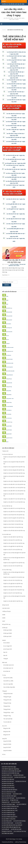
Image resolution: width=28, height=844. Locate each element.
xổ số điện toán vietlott (7, 833)
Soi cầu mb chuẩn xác (7, 454)
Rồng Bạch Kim (5, 802)
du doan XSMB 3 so (6, 775)
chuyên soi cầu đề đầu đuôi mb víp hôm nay (14, 530)
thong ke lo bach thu (7, 831)
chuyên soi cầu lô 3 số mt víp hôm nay (12, 593)
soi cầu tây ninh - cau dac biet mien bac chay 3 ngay (17, 265)
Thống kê (7, 343)
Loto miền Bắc (8, 414)
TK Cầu (4, 675)
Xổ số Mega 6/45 (9, 327)
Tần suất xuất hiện (9, 406)
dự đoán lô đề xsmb (18, 775)
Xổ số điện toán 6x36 (9, 347)
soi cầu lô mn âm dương (19, 821)
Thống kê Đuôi (8, 394)
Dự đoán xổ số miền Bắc (8, 785)
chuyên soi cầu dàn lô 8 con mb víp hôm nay (14, 511)
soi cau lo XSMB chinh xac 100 (9, 808)
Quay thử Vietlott (9, 437)
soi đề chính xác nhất (16, 829)
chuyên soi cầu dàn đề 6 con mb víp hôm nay (14, 487)
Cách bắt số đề (5, 608)
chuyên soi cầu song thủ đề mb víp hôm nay (14, 466)
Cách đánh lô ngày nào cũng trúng (10, 769)
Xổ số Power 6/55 (9, 331)
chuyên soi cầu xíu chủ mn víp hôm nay (12, 565)
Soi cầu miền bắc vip (7, 506)
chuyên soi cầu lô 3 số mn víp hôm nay (12, 549)
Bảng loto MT (6, 734)
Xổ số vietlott (8, 323)
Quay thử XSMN (9, 429)
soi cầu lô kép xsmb (6, 821)
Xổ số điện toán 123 (9, 351)
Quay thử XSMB (7, 741)
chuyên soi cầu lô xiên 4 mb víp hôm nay (13, 527)
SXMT (3, 621)
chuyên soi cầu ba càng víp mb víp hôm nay (13, 470)
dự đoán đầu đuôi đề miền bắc (9, 789)
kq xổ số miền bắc (20, 798)
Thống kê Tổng (8, 402)
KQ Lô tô (4, 726)
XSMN (7, 300)
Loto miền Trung (9, 422)
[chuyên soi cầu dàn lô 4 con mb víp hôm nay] (14, 253)
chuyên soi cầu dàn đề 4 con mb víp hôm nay (14, 484)
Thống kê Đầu (8, 390)
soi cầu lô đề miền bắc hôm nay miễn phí (12, 825)
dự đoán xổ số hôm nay (7, 783)
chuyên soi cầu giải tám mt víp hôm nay (13, 583)
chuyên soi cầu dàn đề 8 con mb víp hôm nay (14, 490)
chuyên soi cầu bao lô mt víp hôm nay (12, 586)
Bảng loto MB (6, 728)
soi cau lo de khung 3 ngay (8, 804)
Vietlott (4, 640)
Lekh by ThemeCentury (20, 842)
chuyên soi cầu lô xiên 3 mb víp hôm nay (13, 524)
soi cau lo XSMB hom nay (8, 812)
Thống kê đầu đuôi (9, 374)
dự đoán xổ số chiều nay (8, 779)
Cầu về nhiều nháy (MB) (10, 370)
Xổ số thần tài (8, 355)
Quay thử (4, 738)
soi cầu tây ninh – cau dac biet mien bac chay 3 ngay (14, 12)
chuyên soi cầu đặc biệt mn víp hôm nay (13, 537)
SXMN (3, 618)
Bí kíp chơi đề (5, 605)
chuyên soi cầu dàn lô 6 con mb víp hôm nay (14, 508)
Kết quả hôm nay (9, 308)
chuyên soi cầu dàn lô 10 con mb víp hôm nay (14, 499)
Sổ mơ (7, 441)
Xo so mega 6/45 (7, 646)
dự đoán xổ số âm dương (8, 787)
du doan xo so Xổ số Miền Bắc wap (10, 773)
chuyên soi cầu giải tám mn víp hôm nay (13, 546)
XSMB (7, 296)
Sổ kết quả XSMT (9, 319)
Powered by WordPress (7, 842)
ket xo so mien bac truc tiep (8, 791)
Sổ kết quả (4, 627)
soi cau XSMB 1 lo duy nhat (8, 818)
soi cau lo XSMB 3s (21, 804)
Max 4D (7, 339)
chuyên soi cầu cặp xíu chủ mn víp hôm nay (13, 543)
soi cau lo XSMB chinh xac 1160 (9, 810)
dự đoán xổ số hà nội (21, 781)
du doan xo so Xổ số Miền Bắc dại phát (11, 771)
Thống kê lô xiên (9, 382)
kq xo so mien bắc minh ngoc (9, 796)
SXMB (3, 614)
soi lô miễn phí (5, 829)
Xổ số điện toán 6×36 (8, 665)
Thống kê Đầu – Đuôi (10, 398)
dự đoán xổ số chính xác (8, 781)
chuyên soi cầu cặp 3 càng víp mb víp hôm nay (14, 481)
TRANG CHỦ (5, 451)
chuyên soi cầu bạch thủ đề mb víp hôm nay (14, 473)
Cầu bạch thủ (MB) (9, 359)
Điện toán (4, 662)
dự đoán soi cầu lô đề (7, 777)
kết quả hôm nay (6, 624)
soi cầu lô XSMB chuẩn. (7, 823)
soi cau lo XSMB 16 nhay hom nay (10, 806)
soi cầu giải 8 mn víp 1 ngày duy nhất (15, 163)
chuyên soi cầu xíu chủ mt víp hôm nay (12, 580)
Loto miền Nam (9, 418)
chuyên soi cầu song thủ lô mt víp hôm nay (13, 577)
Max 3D (7, 335)
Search (6, 284)
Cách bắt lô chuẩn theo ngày (9, 766)
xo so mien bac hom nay (20, 831)
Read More (5, 275)
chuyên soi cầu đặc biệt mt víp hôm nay (13, 601)
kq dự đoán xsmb (17, 794)
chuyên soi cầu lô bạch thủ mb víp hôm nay (13, 514)
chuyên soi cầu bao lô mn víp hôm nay (12, 540)
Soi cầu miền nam (6, 534)
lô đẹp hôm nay (14, 800)
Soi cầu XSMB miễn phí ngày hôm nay (11, 827)
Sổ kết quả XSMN (9, 315)
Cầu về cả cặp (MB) (8, 684)
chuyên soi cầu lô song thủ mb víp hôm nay (13, 518)
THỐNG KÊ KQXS (6, 611)
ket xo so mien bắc (6, 794)
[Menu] (1, 23)
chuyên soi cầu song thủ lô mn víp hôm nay (13, 562)
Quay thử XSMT (9, 433)
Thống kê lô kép (9, 386)
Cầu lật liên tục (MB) (9, 363)
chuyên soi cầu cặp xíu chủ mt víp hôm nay (13, 589)
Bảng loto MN (6, 731)
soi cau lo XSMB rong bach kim (9, 816)
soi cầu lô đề (18, 823)
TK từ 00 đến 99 (8, 410)
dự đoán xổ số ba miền (20, 777)
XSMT (7, 304)
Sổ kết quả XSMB (9, 312)
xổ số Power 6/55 (7, 649)
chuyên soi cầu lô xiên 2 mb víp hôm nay (13, 4)
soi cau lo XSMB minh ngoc (8, 814)
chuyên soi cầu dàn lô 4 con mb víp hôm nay (14, 261)
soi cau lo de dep (15, 802)
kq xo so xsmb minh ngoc (8, 798)
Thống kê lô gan (9, 378)
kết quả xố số (5, 800)
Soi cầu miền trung (6, 569)
